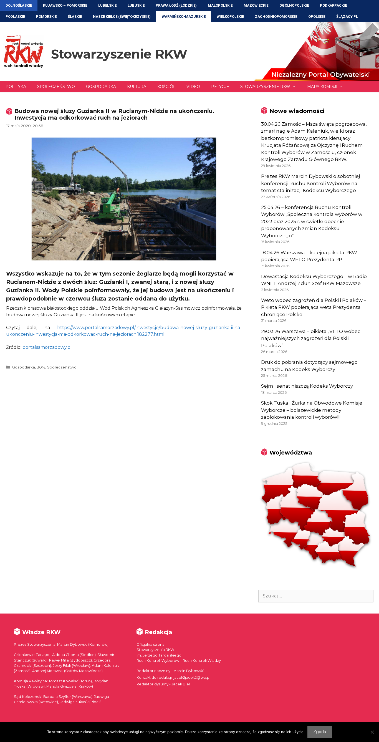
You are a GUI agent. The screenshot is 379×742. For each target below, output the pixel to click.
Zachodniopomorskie (276, 16)
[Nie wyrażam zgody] (372, 732)
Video (193, 86)
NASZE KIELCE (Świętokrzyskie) (122, 16)
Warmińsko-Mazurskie (184, 16)
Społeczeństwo (56, 86)
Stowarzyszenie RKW (119, 54)
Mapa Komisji (322, 86)
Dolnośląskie (19, 5)
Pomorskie (46, 16)
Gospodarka (101, 86)
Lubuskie (136, 5)
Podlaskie (15, 16)
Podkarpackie (333, 5)
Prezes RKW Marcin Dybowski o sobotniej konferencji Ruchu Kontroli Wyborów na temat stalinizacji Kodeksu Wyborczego (310, 183)
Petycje (220, 86)
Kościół (166, 86)
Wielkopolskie (230, 16)
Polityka (16, 86)
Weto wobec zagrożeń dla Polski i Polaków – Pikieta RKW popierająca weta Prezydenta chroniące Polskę (313, 307)
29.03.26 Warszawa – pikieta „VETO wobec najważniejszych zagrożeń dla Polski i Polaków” (310, 338)
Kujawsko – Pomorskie (65, 5)
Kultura (136, 86)
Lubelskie (107, 5)
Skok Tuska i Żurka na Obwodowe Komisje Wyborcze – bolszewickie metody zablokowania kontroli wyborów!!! (311, 410)
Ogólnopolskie (294, 5)
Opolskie (316, 16)
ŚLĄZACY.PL (347, 16)
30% (41, 367)
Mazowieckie (256, 5)
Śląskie (75, 16)
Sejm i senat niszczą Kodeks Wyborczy (307, 386)
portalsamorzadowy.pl (47, 347)
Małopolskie (220, 5)
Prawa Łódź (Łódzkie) (176, 5)
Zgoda (319, 731)
